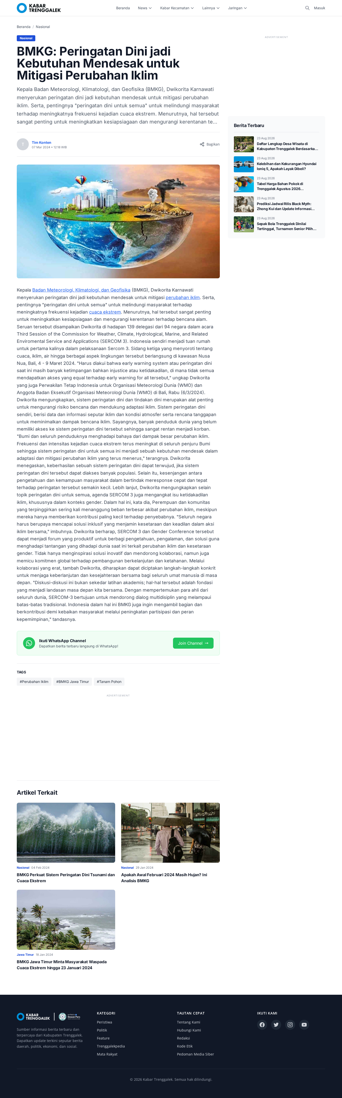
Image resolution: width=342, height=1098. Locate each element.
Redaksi (183, 1038)
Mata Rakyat (107, 1054)
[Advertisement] (118, 733)
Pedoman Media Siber (195, 1054)
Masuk (319, 8)
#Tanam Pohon (109, 681)
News (142, 8)
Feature (103, 1038)
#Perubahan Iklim (34, 681)
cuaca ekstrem (105, 312)
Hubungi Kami (189, 1030)
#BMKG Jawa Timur (72, 681)
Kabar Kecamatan (174, 8)
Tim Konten (41, 142)
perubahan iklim (183, 297)
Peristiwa (104, 1022)
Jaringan (235, 8)
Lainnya (208, 8)
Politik (102, 1030)
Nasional (43, 27)
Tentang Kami (188, 1022)
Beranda (123, 8)
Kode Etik (185, 1046)
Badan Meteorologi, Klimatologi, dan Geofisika (81, 290)
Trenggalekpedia (111, 1046)
